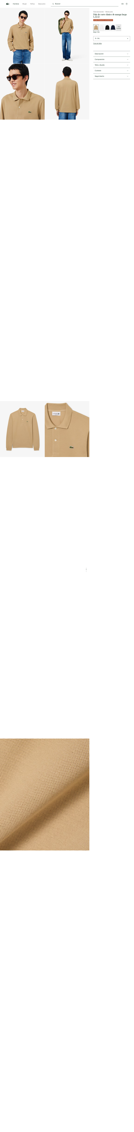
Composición (99, 59)
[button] (127, 3)
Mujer (24, 4)
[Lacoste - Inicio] (7, 4)
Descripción (99, 54)
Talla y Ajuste (99, 65)
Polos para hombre (98, 11)
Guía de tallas (97, 43)
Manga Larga (109, 11)
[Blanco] (101, 27)
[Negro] (107, 27)
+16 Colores (119, 27)
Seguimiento (99, 76)
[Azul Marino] (113, 27)
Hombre (16, 4)
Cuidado (98, 70)
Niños (32, 4)
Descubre (41, 4)
